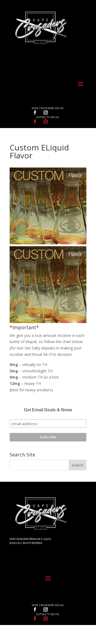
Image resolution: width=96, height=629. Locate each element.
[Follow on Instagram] (45, 112)
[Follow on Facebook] (35, 112)
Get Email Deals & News (48, 410)
